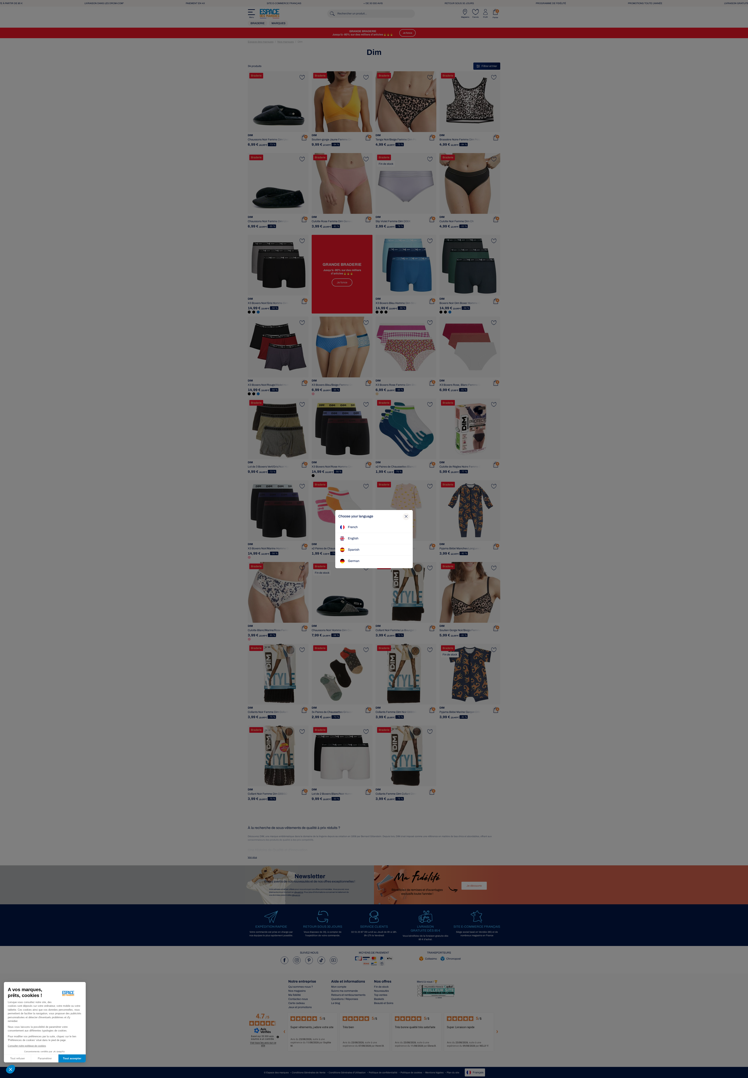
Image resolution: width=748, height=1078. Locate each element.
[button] (10, 1069)
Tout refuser (17, 1058)
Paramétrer (45, 1058)
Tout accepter (72, 1058)
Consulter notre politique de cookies (27, 1046)
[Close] (406, 516)
